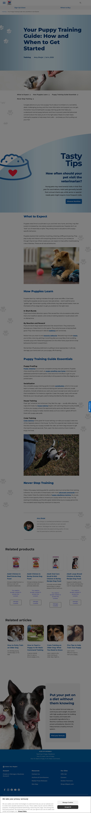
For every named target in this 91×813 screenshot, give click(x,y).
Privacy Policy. (22, 811)
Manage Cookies (68, 802)
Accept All (68, 807)
